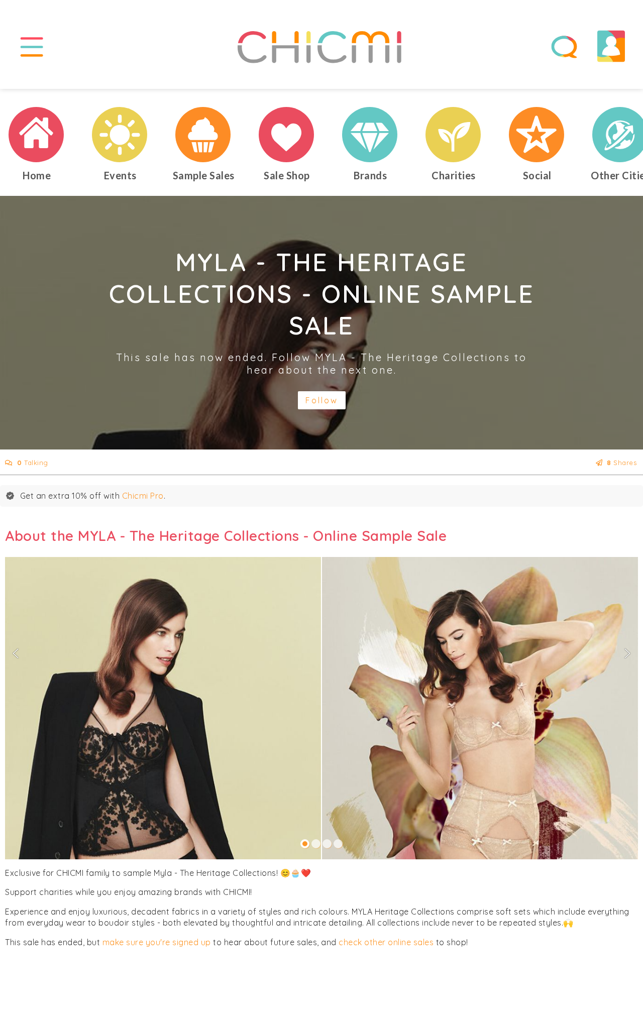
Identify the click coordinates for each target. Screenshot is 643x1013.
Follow (321, 400)
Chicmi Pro (143, 496)
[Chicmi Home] (36, 134)
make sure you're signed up (156, 942)
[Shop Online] (287, 134)
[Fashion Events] (120, 134)
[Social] (537, 134)
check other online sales (386, 942)
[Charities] (453, 134)
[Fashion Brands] (370, 134)
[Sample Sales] (203, 134)
